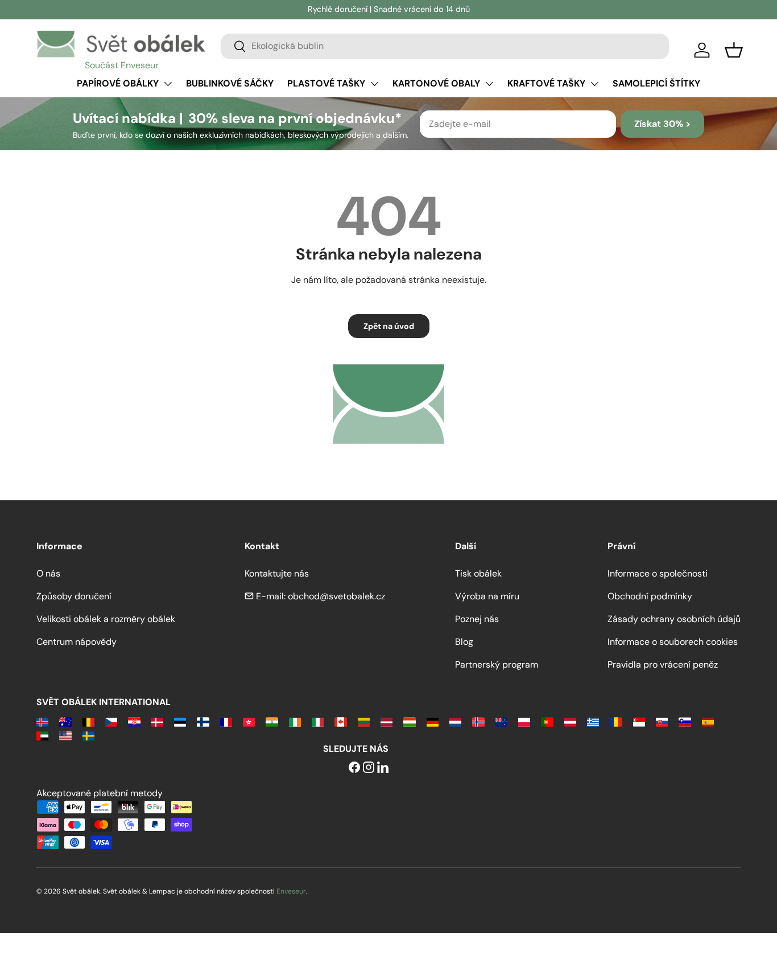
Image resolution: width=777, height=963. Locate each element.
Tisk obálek (478, 573)
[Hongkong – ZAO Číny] (249, 721)
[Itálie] (318, 721)
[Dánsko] (157, 721)
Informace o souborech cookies (672, 642)
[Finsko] (203, 721)
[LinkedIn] (382, 768)
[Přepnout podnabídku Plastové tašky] (374, 83)
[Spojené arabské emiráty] (42, 735)
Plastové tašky (326, 83)
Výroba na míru (487, 596)
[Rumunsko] (616, 721)
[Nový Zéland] (501, 721)
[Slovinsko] (685, 721)
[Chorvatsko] (134, 721)
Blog (464, 642)
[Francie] (226, 721)
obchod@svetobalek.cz (336, 596)
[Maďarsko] (409, 721)
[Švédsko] (88, 735)
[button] (733, 50)
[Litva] (364, 721)
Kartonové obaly (436, 83)
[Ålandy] (42, 721)
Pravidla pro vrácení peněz (662, 664)
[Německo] (433, 721)
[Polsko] (524, 721)
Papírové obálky (118, 83)
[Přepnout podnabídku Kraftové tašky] (594, 83)
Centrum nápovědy (76, 642)
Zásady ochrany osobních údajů (674, 619)
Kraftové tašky (546, 83)
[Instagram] (368, 768)
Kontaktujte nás (277, 573)
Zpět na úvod (388, 326)
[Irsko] (295, 721)
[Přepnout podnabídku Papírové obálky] (168, 83)
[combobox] (445, 46)
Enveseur (291, 891)
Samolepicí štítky (656, 83)
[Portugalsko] (547, 721)
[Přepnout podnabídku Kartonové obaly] (489, 83)
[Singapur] (639, 721)
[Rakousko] (570, 721)
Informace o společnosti (657, 573)
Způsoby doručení (73, 596)
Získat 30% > (662, 124)
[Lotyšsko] (386, 721)
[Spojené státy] (65, 735)
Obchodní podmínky (649, 596)
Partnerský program (496, 664)
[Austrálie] (65, 721)
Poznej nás (477, 619)
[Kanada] (340, 721)
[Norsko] (478, 721)
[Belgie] (88, 721)
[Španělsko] (708, 721)
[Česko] (111, 721)
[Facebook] (354, 768)
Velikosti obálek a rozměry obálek (105, 619)
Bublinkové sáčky (230, 83)
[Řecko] (593, 721)
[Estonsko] (180, 721)
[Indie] (272, 721)
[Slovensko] (662, 721)
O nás (48, 573)
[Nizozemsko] (455, 721)
